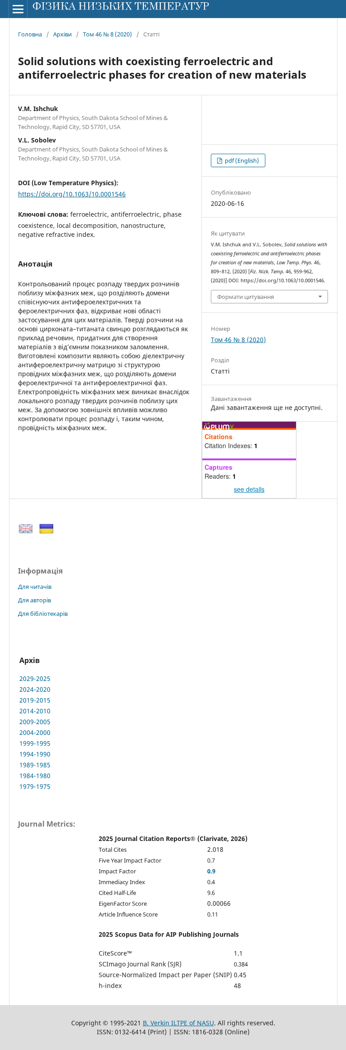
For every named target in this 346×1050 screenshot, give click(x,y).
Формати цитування (245, 297)
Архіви (62, 34)
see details (249, 489)
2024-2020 (34, 689)
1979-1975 (34, 786)
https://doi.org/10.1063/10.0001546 (72, 194)
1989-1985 (34, 765)
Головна (30, 34)
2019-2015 (34, 700)
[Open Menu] (18, 9)
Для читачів (34, 587)
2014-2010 (34, 711)
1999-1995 (34, 743)
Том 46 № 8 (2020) (107, 34)
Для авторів (34, 600)
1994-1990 (34, 754)
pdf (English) (241, 160)
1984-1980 (34, 775)
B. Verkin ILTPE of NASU (178, 1023)
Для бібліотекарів (43, 614)
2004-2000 (34, 732)
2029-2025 (34, 678)
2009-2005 (34, 721)
